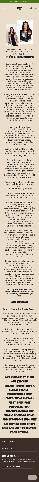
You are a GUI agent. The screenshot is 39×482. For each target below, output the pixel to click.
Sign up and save (10, 456)
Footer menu (8, 441)
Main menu (7, 448)
